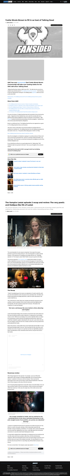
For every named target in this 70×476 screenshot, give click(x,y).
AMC (12, 192)
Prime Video (31, 1)
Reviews (19, 1)
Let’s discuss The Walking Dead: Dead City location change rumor (23, 111)
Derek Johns (10, 22)
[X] (63, 1)
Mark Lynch (9, 211)
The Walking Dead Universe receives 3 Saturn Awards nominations (23, 104)
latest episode (29, 90)
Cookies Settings (36, 470)
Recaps (14, 1)
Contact (34, 465)
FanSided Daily (58, 465)
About (8, 465)
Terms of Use (36, 467)
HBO (23, 1)
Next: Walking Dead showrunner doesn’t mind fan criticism (20, 133)
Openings (24, 465)
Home (9, 192)
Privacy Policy (25, 467)
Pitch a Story (10, 467)
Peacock (42, 1)
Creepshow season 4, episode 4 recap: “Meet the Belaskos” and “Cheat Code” (26, 105)
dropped (9, 119)
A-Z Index (24, 470)
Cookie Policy (47, 467)
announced (21, 82)
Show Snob (35, 445)
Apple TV (47, 1)
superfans (34, 92)
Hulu (39, 1)
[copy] (14, 25)
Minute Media (7, 472)
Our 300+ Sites (47, 465)
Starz (36, 1)
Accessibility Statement (12, 470)
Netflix (26, 1)
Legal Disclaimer (59, 467)
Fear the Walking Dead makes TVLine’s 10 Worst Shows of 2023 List (24, 107)
